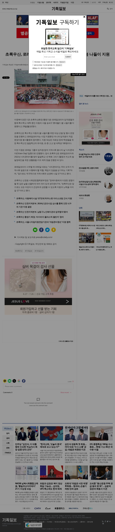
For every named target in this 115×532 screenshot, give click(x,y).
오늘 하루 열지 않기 (78, 74)
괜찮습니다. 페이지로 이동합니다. (43, 68)
